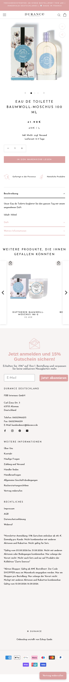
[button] (10, 263)
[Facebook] (5, 430)
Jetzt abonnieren (53, 378)
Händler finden (11, 469)
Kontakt (8, 454)
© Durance (34, 631)
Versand (43, 135)
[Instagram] (12, 430)
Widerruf (8, 524)
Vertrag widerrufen (13, 491)
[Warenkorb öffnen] (64, 14)
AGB (6, 514)
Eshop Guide (46, 639)
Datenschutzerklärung (15, 519)
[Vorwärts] (43, 93)
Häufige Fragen (12, 459)
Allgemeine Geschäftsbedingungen (21, 480)
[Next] (66, 292)
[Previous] (3, 292)
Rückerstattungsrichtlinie (16, 485)
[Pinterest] (20, 430)
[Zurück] (25, 93)
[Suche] (59, 14)
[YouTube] (27, 430)
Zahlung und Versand (14, 464)
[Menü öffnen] (4, 15)
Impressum (9, 509)
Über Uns (8, 448)
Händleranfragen (12, 475)
